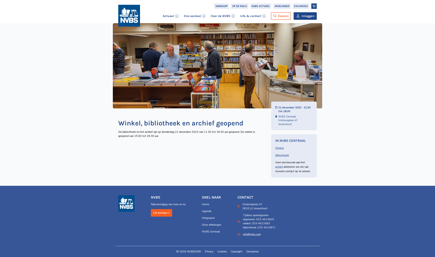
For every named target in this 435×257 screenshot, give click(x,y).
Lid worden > (161, 212)
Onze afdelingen (211, 225)
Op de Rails (239, 6)
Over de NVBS (220, 16)
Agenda (206, 211)
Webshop (221, 6)
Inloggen (307, 16)
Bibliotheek (282, 155)
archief (279, 167)
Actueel (168, 16)
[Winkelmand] (314, 6)
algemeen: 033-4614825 (258, 219)
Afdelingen (282, 6)
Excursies (301, 6)
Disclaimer (252, 251)
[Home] (129, 16)
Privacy (209, 251)
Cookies (222, 251)
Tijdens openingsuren (255, 215)
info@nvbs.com (252, 234)
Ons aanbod (192, 16)
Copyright (236, 251)
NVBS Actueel (261, 6)
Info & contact (250, 16)
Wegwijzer (208, 218)
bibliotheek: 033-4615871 (259, 227)
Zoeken (283, 16)
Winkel (279, 148)
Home (205, 204)
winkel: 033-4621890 (256, 223)
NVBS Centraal (211, 231)
